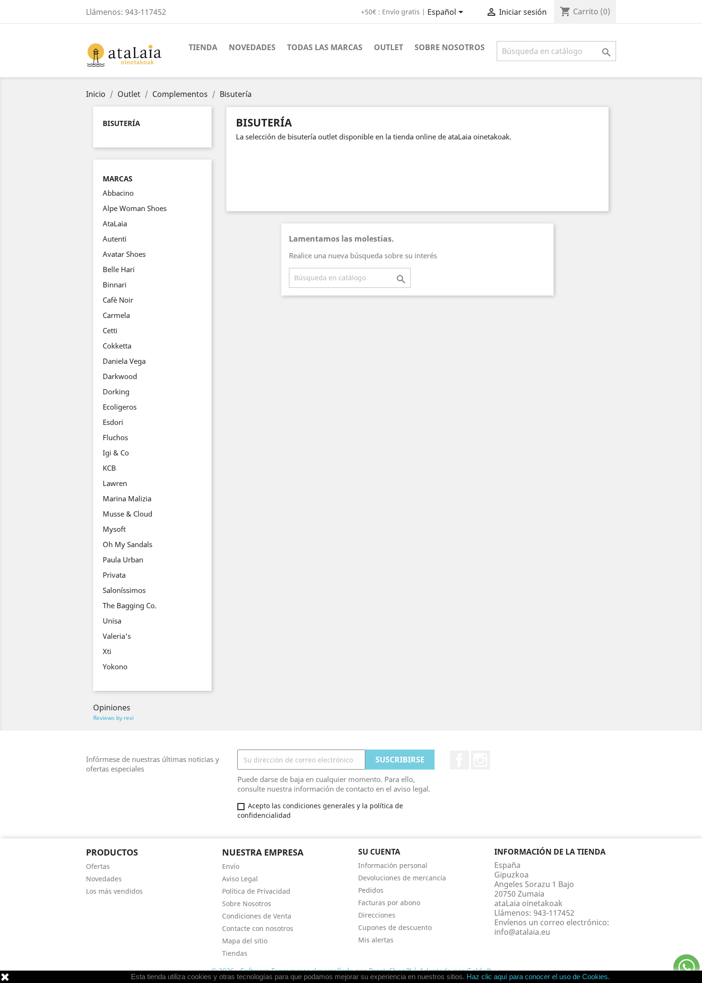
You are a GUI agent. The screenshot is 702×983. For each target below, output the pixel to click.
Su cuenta (379, 851)
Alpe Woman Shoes (135, 208)
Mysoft (114, 529)
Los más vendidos (114, 891)
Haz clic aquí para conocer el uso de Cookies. (538, 976)
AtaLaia (115, 223)
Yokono (115, 666)
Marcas (117, 179)
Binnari (115, 284)
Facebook (459, 760)
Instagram (480, 760)
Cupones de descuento (395, 927)
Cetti (110, 330)
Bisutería (121, 123)
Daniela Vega (124, 361)
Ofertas (98, 866)
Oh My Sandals (127, 544)
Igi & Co (116, 452)
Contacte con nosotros (257, 928)
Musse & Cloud (127, 513)
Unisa (112, 620)
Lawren (115, 483)
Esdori (113, 422)
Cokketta (117, 345)
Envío (230, 866)
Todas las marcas (324, 47)
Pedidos (370, 890)
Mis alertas (376, 939)
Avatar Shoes (124, 254)
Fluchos (115, 437)
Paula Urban (123, 559)
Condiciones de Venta (256, 915)
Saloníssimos (124, 590)
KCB (109, 468)
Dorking (116, 391)
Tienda (203, 47)
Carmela (116, 315)
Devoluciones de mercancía (402, 877)
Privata (114, 575)
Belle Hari (119, 269)
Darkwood (120, 376)
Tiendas (234, 953)
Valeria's (117, 636)
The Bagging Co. (130, 605)
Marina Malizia (127, 498)
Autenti (115, 238)
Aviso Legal (240, 878)
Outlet (388, 47)
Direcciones (376, 915)
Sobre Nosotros (450, 47)
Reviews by (113, 718)
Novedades (252, 47)
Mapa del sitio (244, 940)
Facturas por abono (389, 902)
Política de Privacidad (256, 891)
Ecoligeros (120, 407)
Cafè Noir (118, 300)
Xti (107, 651)
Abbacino (118, 193)
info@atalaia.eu (522, 932)
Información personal (392, 865)
